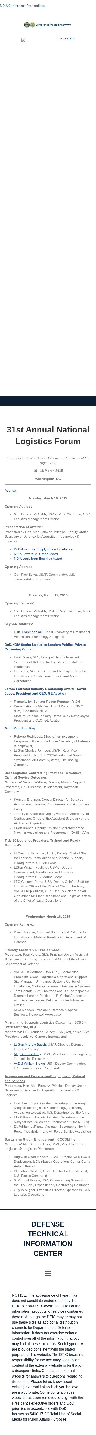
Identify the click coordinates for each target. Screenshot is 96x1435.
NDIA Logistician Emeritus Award (38, 558)
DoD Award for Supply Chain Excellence (43, 549)
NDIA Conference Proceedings (22, 5)
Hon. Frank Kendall (28, 632)
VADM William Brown (29, 1063)
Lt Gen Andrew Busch (30, 1044)
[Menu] (48, 1273)
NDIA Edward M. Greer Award (36, 554)
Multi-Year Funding (20, 728)
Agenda (10, 490)
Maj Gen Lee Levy (27, 1054)
